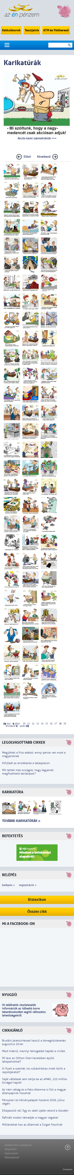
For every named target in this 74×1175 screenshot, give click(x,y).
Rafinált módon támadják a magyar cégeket (30, 1117)
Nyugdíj (9, 995)
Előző (27, 156)
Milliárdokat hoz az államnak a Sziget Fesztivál (32, 1124)
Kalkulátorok (11, 30)
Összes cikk (37, 911)
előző (17, 724)
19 (65, 724)
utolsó (23, 726)
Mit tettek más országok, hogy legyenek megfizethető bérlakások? (28, 771)
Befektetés (12, 836)
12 (33, 724)
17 (55, 724)
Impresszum (11, 1153)
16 (51, 724)
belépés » (8, 885)
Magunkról (10, 1149)
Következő (44, 156)
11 (28, 724)
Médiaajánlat (12, 1157)
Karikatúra (12, 792)
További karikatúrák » (21, 821)
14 (42, 724)
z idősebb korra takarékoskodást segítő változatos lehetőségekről (24, 1012)
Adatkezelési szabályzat (18, 1145)
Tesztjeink (32, 30)
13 (37, 724)
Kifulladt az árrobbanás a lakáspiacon (26, 763)
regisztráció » (27, 885)
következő (11, 726)
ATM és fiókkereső (56, 30)
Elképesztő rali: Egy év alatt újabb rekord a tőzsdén (35, 1110)
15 (46, 724)
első (8, 724)
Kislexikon (37, 900)
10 (24, 724)
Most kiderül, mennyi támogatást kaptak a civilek (33, 1051)
